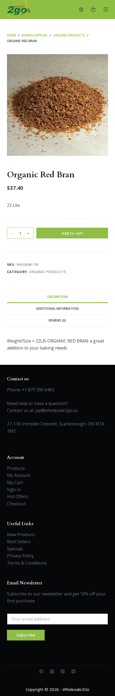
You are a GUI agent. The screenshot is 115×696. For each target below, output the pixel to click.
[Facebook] (41, 671)
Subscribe (25, 635)
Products (16, 468)
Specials (15, 549)
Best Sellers (18, 541)
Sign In (14, 489)
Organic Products (47, 271)
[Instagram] (63, 671)
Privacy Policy (20, 556)
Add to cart (72, 233)
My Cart (15, 482)
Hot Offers (17, 496)
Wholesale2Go (76, 689)
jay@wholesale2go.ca (56, 410)
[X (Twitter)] (52, 671)
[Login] (81, 10)
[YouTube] (73, 671)
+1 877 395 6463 (38, 390)
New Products (21, 534)
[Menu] (105, 9)
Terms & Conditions (27, 563)
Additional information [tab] (57, 308)
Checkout (16, 504)
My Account (18, 475)
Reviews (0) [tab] (57, 320)
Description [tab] (57, 296)
